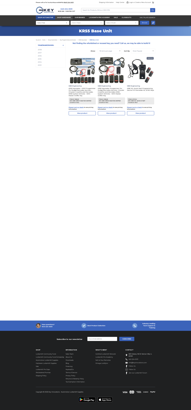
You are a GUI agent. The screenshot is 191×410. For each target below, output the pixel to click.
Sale (116, 17)
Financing (69, 366)
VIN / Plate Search (147, 17)
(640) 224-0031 (69, 2)
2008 (40, 50)
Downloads (69, 360)
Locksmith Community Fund (46, 354)
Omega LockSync (102, 363)
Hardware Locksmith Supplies (46, 363)
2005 (39, 59)
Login (131, 2)
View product (82, 113)
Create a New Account (143, 2)
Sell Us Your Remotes (103, 360)
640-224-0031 (66, 9)
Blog (67, 363)
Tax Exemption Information (75, 382)
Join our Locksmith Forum (138, 373)
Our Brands (80, 17)
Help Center (120, 2)
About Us (69, 357)
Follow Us (132, 366)
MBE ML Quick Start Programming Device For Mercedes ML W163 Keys (140, 89)
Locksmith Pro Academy (99, 17)
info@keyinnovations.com (138, 363)
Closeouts (126, 17)
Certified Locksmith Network (106, 354)
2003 (39, 65)
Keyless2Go (70, 369)
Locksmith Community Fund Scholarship (50, 357)
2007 (40, 53)
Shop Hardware (64, 17)
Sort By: (127, 51)
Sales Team (70, 354)
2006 (39, 56)
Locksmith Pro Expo (43, 369)
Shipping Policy (41, 376)
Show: (93, 51)
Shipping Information (106, 2)
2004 (40, 62)
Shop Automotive (45, 17)
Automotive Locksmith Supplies (47, 360)
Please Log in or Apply (76, 107)
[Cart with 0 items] (153, 2)
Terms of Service (71, 372)
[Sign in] (127, 2)
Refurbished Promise (43, 372)
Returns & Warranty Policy (75, 379)
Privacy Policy (70, 376)
